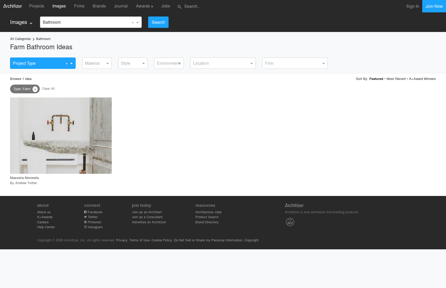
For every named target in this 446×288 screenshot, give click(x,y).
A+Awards (45, 216)
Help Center (46, 226)
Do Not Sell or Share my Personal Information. (208, 239)
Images (59, 6)
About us (44, 211)
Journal (121, 6)
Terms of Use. (139, 239)
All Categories (20, 38)
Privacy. (122, 239)
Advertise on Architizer (149, 221)
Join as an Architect (147, 211)
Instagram (95, 226)
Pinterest (94, 221)
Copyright (251, 239)
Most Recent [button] (396, 78)
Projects (36, 6)
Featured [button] (376, 78)
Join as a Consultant (147, 216)
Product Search (207, 216)
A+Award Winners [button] (422, 78)
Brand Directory (207, 221)
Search (158, 22)
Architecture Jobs (208, 211)
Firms (79, 6)
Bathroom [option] (52, 22)
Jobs (165, 6)
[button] (35, 89)
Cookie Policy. (162, 239)
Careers (43, 221)
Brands (99, 6)
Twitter (92, 216)
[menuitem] (22, 22)
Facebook (94, 211)
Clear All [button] (48, 88)
